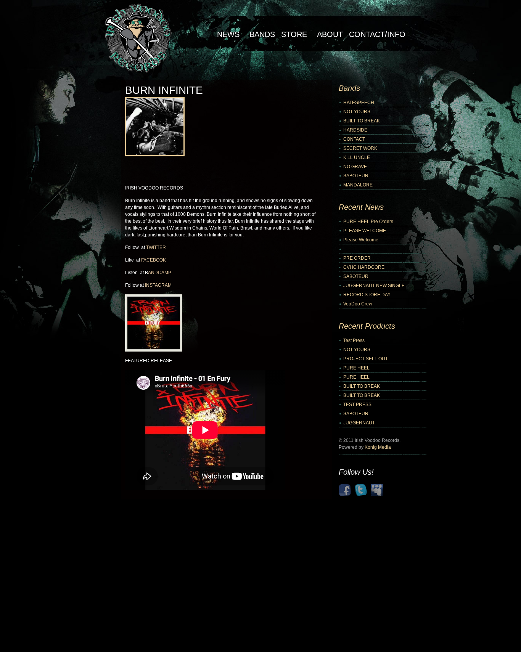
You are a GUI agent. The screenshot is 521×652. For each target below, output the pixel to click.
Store (294, 34)
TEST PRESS (357, 404)
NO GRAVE (355, 166)
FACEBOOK (153, 260)
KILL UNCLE (356, 157)
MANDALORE (358, 185)
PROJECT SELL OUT (365, 358)
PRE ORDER (357, 258)
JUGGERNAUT (359, 423)
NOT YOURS (356, 111)
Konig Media (378, 447)
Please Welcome (360, 239)
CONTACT (354, 139)
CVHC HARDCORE (363, 267)
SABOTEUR (355, 175)
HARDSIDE (355, 130)
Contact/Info (377, 34)
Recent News (361, 207)
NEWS (228, 34)
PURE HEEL (356, 368)
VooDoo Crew (357, 304)
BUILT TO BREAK (361, 121)
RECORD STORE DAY (367, 294)
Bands (262, 34)
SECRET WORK (360, 148)
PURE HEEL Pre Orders (368, 221)
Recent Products (367, 326)
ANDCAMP (159, 272)
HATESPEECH (358, 102)
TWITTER (156, 247)
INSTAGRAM (158, 285)
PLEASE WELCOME (364, 230)
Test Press (354, 340)
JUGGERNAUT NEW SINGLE (374, 285)
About (330, 34)
